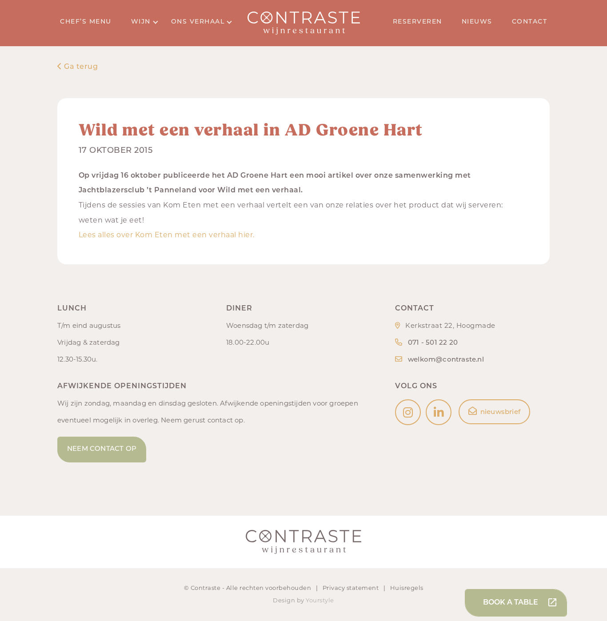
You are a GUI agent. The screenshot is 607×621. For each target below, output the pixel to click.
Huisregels (406, 588)
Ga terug (80, 67)
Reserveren (417, 22)
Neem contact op (101, 449)
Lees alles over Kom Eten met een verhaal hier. (167, 235)
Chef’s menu (86, 22)
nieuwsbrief (500, 412)
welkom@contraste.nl (446, 360)
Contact (529, 22)
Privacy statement (351, 588)
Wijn (141, 22)
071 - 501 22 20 (433, 343)
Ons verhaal (198, 22)
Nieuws (477, 22)
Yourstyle (320, 601)
